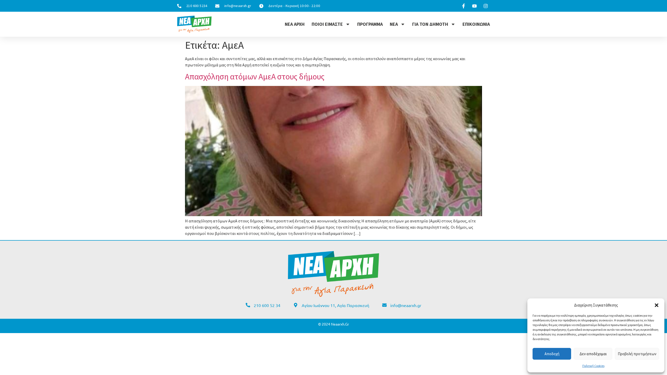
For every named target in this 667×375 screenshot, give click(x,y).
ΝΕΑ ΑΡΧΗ (295, 24)
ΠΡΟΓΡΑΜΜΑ (370, 24)
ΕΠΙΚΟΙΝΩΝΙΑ (476, 24)
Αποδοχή (552, 353)
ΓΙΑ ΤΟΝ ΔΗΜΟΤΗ (430, 24)
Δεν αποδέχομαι (593, 353)
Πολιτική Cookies (593, 366)
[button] (656, 305)
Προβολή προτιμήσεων (637, 353)
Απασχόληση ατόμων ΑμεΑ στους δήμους (254, 76)
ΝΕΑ (394, 24)
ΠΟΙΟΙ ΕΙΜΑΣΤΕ (327, 24)
